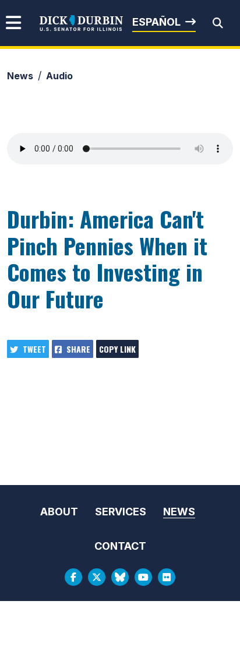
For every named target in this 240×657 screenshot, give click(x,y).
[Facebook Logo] (73, 577)
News (20, 76)
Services (120, 511)
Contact (120, 546)
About (59, 511)
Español (156, 22)
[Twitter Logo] (96, 577)
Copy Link (117, 349)
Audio (59, 76)
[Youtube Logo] (143, 577)
